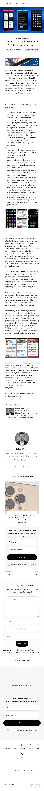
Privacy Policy (32, 564)
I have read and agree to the (23, 564)
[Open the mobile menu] (39, 3)
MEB (25, 410)
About (7, 405)
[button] (8, 502)
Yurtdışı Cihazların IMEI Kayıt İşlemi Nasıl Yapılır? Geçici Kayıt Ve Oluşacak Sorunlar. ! (22, 518)
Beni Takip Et (22, 674)
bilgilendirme (24, 393)
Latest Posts (16, 405)
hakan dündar (21, 408)
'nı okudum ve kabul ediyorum (23, 730)
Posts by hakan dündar (21, 460)
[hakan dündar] (10, 411)
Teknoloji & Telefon (22, 38)
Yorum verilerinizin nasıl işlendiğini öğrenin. (24, 652)
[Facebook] (8, 3)
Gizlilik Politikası (14, 730)
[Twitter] (10, 3)
